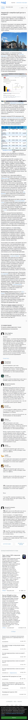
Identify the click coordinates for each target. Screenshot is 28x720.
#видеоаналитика (13, 672)
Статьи (4, 590)
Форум (13, 2)
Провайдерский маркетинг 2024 (9, 692)
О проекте (9, 701)
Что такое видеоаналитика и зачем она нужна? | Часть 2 (13, 661)
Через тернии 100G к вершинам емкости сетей (11, 556)
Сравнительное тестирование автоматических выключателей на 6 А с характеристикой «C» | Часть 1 (13, 637)
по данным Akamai (17, 284)
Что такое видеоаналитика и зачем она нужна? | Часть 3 (13, 654)
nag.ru (20, 701)
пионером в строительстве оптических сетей (12, 117)
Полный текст (6, 358)
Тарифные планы (7, 150)
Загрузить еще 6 (7, 544)
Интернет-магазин (22, 2)
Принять (14, 717)
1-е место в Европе (14, 256)
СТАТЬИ (3, 7)
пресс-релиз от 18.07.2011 (16, 103)
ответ (5, 210)
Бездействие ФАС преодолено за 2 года (11, 676)
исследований (4, 273)
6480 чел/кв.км (5, 178)
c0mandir (3, 8)
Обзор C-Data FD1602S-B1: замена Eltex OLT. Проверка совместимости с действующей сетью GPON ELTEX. (13, 684)
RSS (15, 701)
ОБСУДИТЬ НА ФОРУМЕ (21, 544)
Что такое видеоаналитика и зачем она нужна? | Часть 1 (13, 669)
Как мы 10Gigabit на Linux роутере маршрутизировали (10, 596)
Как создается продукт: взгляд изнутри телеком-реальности (13, 646)
